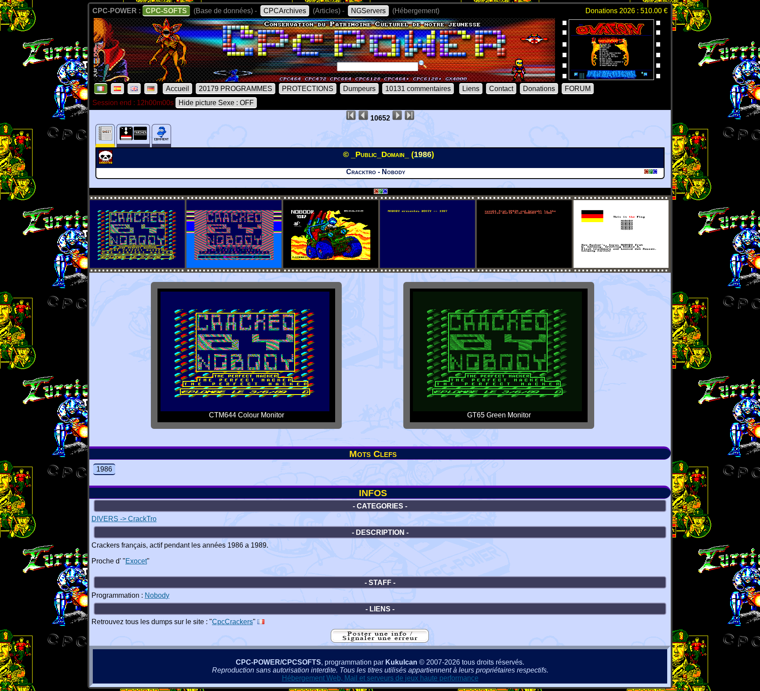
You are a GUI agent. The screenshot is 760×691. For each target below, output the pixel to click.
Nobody (157, 595)
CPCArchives (284, 11)
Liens (470, 88)
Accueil (177, 88)
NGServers (368, 11)
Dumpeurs (359, 88)
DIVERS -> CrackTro (124, 519)
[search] (422, 64)
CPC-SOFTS (166, 11)
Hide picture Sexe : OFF (216, 102)
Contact (501, 88)
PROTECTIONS (307, 88)
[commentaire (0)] (161, 135)
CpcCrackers (232, 621)
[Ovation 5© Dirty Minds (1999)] (611, 77)
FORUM (578, 88)
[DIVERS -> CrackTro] (107, 161)
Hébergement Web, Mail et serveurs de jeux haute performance (380, 678)
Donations (539, 88)
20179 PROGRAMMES (235, 88)
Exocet (136, 561)
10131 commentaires (418, 88)
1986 (104, 469)
